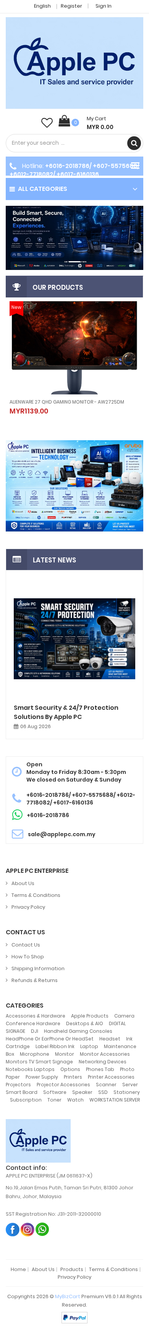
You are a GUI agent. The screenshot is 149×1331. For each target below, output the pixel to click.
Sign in (104, 5)
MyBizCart (67, 1296)
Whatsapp (43, 1229)
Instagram (28, 1229)
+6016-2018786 (48, 815)
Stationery (126, 1092)
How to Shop (27, 956)
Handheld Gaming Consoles (78, 1031)
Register (71, 5)
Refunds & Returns (34, 980)
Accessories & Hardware (35, 1016)
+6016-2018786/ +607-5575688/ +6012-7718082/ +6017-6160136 (74, 170)
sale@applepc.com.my (62, 834)
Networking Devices (102, 1061)
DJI (34, 1031)
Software (54, 1092)
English (43, 6)
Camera (124, 1016)
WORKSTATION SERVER (114, 1100)
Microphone (34, 1054)
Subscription (26, 1100)
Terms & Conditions (35, 895)
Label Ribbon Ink (55, 1046)
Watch (75, 1100)
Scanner (106, 1084)
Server (130, 1084)
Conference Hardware (33, 1023)
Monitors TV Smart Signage (39, 1061)
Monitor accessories (105, 1054)
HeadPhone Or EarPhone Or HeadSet (50, 1038)
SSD (103, 1092)
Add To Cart (50, 405)
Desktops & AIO (84, 1023)
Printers (73, 1077)
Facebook (13, 1229)
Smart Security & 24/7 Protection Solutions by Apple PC (66, 712)
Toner (54, 1100)
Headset (109, 1038)
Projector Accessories (63, 1084)
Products (71, 1269)
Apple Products (90, 1016)
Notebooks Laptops (30, 1069)
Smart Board (21, 1092)
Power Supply (42, 1077)
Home (18, 1269)
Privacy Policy (28, 907)
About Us (22, 883)
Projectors (18, 1084)
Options (70, 1069)
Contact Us (25, 944)
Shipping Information (38, 968)
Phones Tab (100, 1069)
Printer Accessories (111, 1077)
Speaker (82, 1092)
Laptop (89, 1046)
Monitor (64, 1054)
